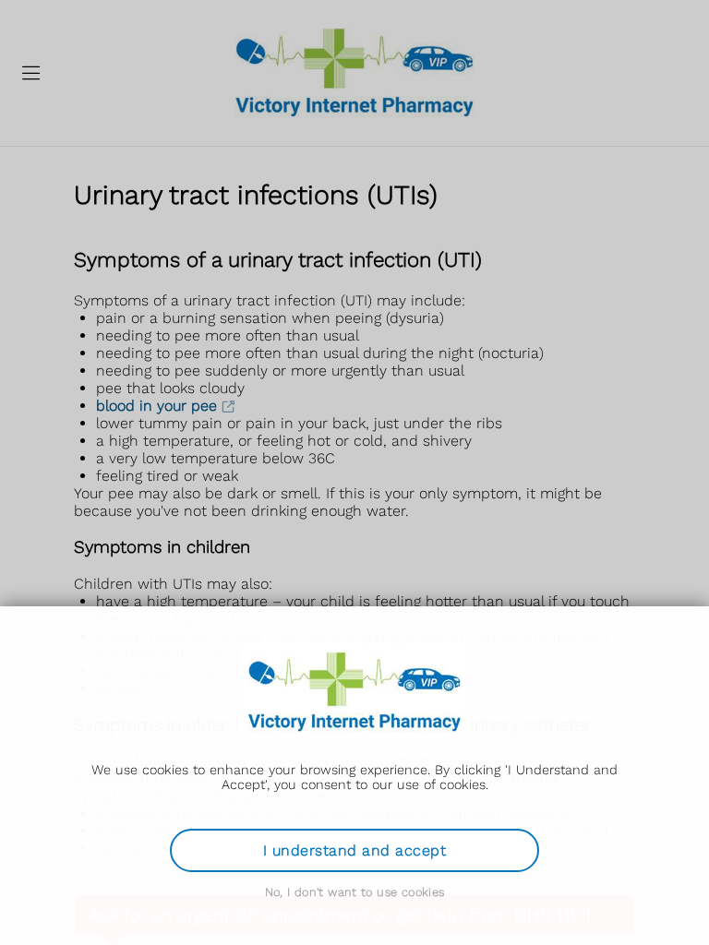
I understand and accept (354, 850)
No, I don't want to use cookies (355, 892)
